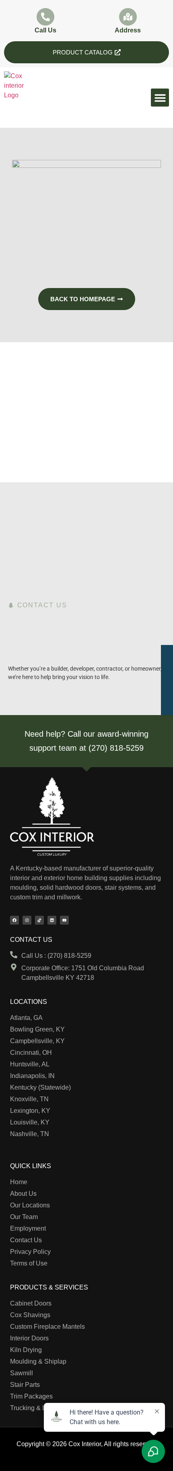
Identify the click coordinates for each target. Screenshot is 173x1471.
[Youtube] (64, 920)
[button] (160, 98)
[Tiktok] (39, 920)
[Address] (128, 17)
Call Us (45, 30)
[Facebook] (14, 920)
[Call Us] (45, 17)
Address (128, 30)
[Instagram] (27, 920)
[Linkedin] (51, 920)
